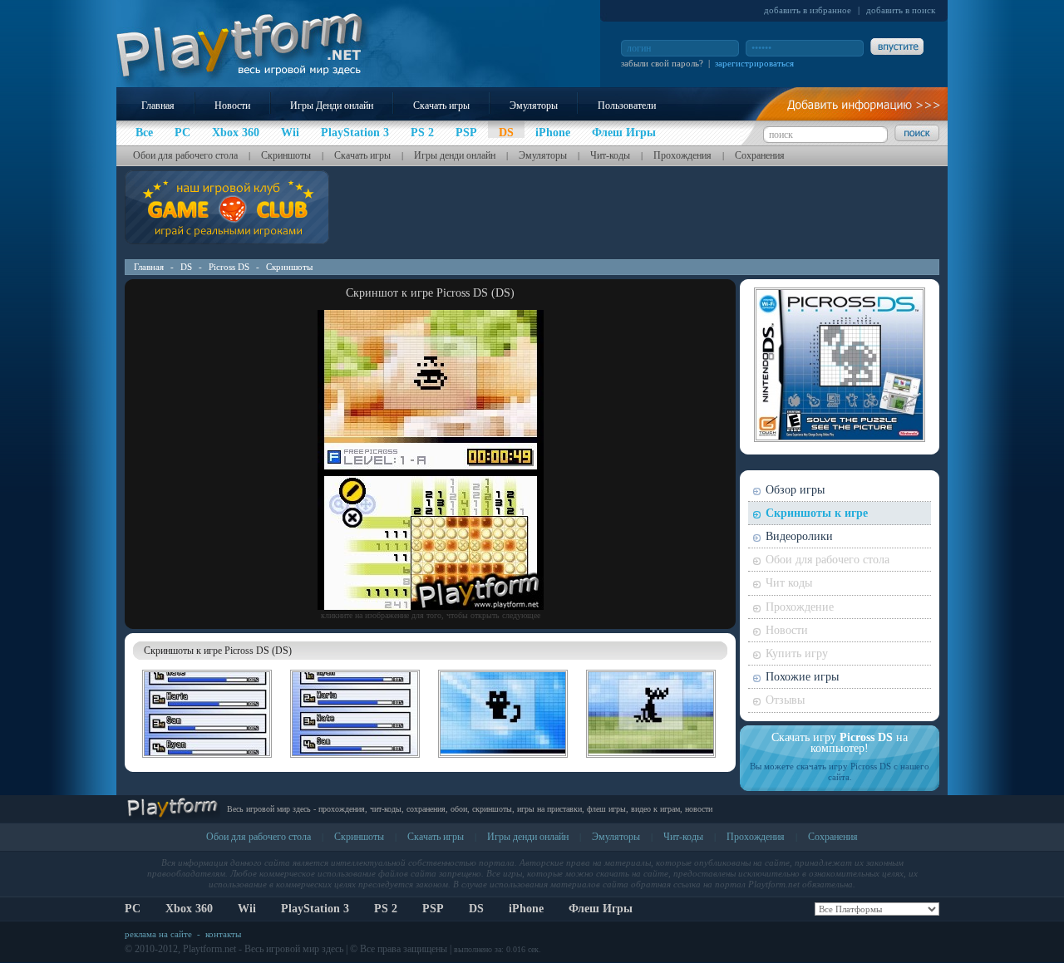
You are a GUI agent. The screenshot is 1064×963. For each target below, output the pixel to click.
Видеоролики (799, 536)
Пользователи (627, 105)
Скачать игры (441, 105)
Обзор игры (795, 490)
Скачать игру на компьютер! (839, 742)
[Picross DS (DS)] (207, 760)
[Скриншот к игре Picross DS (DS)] (431, 607)
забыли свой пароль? (662, 63)
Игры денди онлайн (454, 155)
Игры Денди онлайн (331, 105)
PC (132, 908)
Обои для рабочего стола (185, 155)
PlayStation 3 (315, 908)
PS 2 (385, 908)
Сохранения (760, 155)
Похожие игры (802, 677)
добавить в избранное (807, 10)
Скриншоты (286, 155)
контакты (223, 934)
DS (186, 267)
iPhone (526, 908)
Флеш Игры (601, 908)
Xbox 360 (189, 908)
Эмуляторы (534, 105)
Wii (247, 908)
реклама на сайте (158, 934)
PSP (433, 908)
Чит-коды (610, 155)
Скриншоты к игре (817, 513)
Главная (158, 105)
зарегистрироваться (754, 63)
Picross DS (229, 267)
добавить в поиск (900, 10)
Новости (232, 105)
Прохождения (682, 155)
